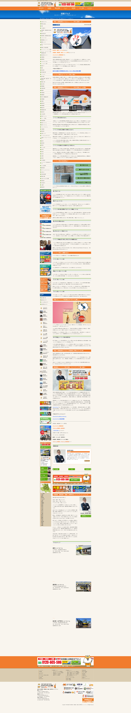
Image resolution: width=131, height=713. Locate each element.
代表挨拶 (42, 471)
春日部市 (42, 497)
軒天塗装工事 (43, 72)
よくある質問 (43, 165)
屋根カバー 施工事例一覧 (45, 323)
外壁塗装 (42, 57)
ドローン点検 (84, 672)
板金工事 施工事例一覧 (45, 375)
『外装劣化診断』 (56, 430)
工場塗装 (42, 129)
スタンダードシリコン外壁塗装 (57, 671)
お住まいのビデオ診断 (45, 178)
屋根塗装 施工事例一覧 (45, 316)
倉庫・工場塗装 (68, 679)
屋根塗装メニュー (69, 670)
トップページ (41, 670)
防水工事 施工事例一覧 (45, 360)
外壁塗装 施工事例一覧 (45, 312)
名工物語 (40, 677)
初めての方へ (41, 8)
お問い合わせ (41, 678)
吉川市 (42, 153)
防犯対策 (42, 131)
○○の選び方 (43, 28)
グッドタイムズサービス (45, 135)
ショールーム (89, 8)
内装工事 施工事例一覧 (45, 372)
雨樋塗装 (42, 94)
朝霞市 (42, 517)
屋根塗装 (42, 59)
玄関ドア (42, 65)
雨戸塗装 (42, 76)
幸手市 (42, 510)
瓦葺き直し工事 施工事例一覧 (45, 357)
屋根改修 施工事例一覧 (45, 349)
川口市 (42, 508)
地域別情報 (43, 120)
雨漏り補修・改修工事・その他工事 (46, 79)
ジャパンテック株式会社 (58, 54)
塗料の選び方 (43, 33)
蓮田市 (42, 518)
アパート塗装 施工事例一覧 (45, 334)
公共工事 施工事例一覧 (45, 390)
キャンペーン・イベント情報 (46, 49)
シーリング (54, 24)
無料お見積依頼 (74, 479)
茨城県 (42, 525)
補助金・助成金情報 (44, 47)
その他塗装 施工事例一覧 (45, 394)
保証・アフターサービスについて (46, 45)
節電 (42, 67)
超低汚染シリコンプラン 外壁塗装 (58, 672)
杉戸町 (42, 149)
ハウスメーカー (44, 37)
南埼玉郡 (42, 521)
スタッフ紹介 (81, 8)
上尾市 (42, 500)
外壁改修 (42, 92)
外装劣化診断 (43, 174)
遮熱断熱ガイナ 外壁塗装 (57, 673)
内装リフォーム (44, 122)
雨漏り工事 (43, 81)
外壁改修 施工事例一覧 (45, 345)
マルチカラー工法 (44, 61)
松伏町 (42, 158)
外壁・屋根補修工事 (44, 96)
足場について (43, 133)
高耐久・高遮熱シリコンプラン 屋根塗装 (73, 672)
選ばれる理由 (57, 8)
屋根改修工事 (43, 109)
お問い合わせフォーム (45, 447)
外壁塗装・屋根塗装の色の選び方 (46, 31)
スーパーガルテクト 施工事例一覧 (46, 353)
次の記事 (56, 469)
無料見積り (43, 167)
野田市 (42, 145)
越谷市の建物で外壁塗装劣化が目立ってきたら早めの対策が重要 (67, 71)
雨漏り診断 (43, 176)
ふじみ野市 (43, 493)
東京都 (42, 522)
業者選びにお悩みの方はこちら (44, 283)
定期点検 (42, 180)
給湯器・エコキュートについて (46, 138)
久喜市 (42, 509)
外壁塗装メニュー (55, 670)
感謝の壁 (42, 187)
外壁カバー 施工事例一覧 (45, 327)
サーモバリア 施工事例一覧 (45, 308)
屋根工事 (42, 103)
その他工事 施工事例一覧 (45, 398)
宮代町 (42, 151)
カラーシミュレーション (86, 678)
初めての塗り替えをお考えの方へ (44, 279)
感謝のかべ (84, 677)
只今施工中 (43, 182)
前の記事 (87, 469)
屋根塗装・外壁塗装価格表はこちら (44, 290)
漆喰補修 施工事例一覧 (45, 383)
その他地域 (43, 160)
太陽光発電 (43, 88)
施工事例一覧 (43, 297)
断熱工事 (42, 107)
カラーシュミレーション (45, 169)
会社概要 (42, 468)
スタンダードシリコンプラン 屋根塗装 (73, 671)
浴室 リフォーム (44, 124)
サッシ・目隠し (44, 118)
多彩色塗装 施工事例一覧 (45, 319)
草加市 (42, 501)
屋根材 (42, 90)
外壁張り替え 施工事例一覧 (45, 330)
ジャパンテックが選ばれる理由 (43, 286)
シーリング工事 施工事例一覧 (45, 342)
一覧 (71, 469)
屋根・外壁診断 (84, 671)
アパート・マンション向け (70, 677)
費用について (43, 42)
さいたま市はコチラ (44, 302)
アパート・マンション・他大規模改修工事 (46, 52)
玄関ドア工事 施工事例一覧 (45, 368)
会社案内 (49, 8)
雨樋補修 (42, 86)
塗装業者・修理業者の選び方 (46, 35)
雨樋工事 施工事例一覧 (45, 364)
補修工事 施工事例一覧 (45, 379)
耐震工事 (42, 111)
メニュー (65, 8)
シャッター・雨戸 (44, 63)
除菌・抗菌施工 (68, 678)
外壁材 (42, 101)
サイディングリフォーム (70, 676)
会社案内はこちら (85, 515)
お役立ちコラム (44, 21)
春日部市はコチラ (44, 304)
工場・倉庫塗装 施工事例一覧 (45, 386)
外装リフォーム (44, 116)
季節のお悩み (43, 23)
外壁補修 (58, 24)
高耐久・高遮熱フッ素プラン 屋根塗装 (73, 673)
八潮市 (42, 513)
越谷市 (42, 140)
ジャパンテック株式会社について (46, 163)
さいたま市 (43, 147)
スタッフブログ (84, 676)
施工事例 (73, 8)
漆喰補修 (42, 105)
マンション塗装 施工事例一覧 (45, 338)
